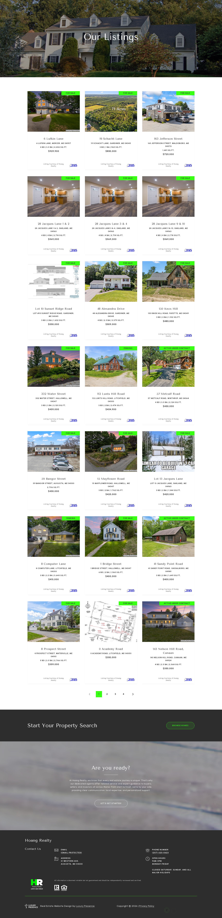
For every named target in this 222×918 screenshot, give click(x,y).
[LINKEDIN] (180, 906)
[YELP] (187, 906)
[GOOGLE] (194, 906)
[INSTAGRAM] (173, 906)
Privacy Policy (146, 906)
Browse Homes (180, 725)
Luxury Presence (85, 906)
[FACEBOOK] (166, 906)
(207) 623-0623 (160, 853)
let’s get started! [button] (111, 803)
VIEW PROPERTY (54, 129)
